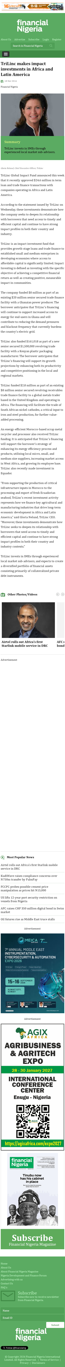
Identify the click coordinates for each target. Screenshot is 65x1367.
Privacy (24, 1362)
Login (46, 39)
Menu (5, 54)
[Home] (32, 33)
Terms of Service (49, 1359)
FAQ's (4, 1287)
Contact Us (7, 1283)
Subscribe (33, 39)
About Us (6, 39)
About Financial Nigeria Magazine (19, 1271)
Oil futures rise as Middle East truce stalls (28, 919)
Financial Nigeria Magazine (32, 1239)
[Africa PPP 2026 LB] (32, 9)
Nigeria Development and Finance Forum (24, 1275)
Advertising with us (12, 1279)
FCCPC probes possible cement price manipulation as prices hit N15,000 (24, 888)
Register (56, 39)
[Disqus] (32, 710)
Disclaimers (38, 1362)
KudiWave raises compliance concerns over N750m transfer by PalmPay (29, 877)
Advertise (19, 39)
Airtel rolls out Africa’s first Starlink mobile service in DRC (25, 644)
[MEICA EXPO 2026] (32, 1012)
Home (4, 1263)
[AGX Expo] (32, 1149)
